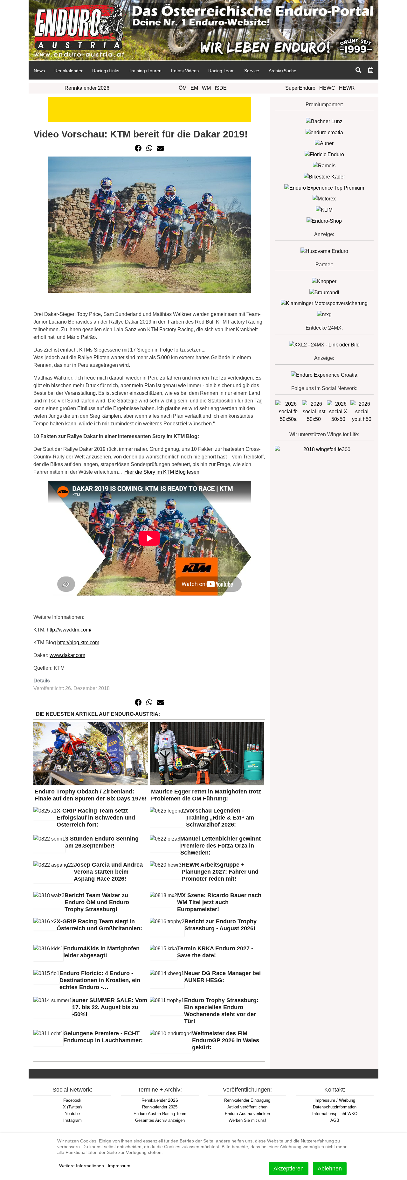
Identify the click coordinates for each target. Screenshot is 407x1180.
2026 (159, 1100)
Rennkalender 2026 (87, 88)
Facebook (72, 1100)
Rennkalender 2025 (159, 1107)
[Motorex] (324, 198)
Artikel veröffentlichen (247, 1107)
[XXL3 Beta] (324, 374)
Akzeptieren (288, 1168)
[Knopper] (324, 281)
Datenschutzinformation (334, 1107)
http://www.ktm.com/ (69, 629)
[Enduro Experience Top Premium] (324, 187)
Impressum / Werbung (334, 1100)
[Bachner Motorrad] (324, 121)
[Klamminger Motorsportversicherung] (324, 303)
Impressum (119, 1165)
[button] (138, 148)
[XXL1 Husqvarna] (324, 251)
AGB (334, 1120)
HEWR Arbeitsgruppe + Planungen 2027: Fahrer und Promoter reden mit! (220, 872)
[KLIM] (324, 209)
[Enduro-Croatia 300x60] (324, 132)
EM (194, 88)
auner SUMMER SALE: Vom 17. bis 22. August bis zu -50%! (109, 1007)
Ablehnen (330, 1168)
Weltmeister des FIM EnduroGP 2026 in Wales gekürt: (225, 1040)
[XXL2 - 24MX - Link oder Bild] (324, 344)
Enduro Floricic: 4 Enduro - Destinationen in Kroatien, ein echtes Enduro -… (99, 980)
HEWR (347, 88)
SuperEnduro (300, 88)
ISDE (221, 88)
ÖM (183, 88)
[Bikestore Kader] (324, 176)
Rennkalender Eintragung (247, 1100)
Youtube (72, 1113)
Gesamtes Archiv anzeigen (160, 1120)
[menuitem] (39, 70)
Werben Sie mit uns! (247, 1120)
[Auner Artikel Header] (149, 109)
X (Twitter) (72, 1107)
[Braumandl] (324, 292)
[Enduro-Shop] (324, 220)
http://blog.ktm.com (78, 642)
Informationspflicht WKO (334, 1113)
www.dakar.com (67, 655)
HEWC (327, 88)
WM (206, 88)
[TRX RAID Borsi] (324, 314)
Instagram (72, 1120)
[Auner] (324, 143)
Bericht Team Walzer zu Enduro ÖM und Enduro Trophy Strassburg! (97, 902)
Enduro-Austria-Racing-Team (160, 1113)
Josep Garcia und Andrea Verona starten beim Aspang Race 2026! (108, 872)
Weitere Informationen (81, 1165)
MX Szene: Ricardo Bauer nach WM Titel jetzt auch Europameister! (219, 902)
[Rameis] (324, 165)
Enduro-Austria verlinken (247, 1113)
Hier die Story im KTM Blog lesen (161, 472)
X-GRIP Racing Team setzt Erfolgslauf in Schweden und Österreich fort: (96, 817)
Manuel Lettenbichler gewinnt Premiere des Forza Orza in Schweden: (220, 845)
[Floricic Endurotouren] (324, 154)
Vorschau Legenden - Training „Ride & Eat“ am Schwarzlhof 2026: (220, 817)
